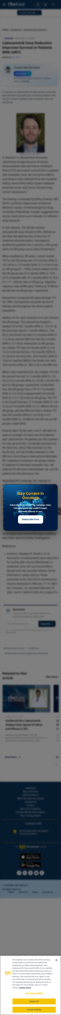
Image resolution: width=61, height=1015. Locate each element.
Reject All (34, 1001)
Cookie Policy (25, 987)
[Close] (56, 960)
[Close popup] (54, 488)
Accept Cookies (34, 1009)
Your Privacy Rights (34, 993)
